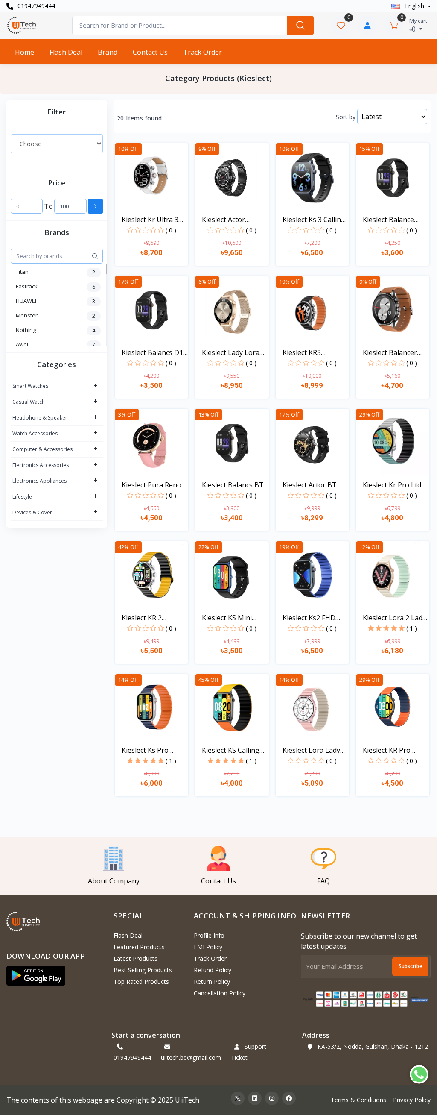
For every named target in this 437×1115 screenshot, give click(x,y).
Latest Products (135, 958)
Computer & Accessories (42, 449)
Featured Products (139, 947)
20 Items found (139, 118)
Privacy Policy (412, 1100)
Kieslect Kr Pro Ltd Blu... (392, 485)
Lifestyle (22, 496)
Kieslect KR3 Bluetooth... (302, 353)
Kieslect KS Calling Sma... (230, 750)
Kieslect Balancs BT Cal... (233, 485)
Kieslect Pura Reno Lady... (151, 485)
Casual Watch (28, 401)
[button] (35, 976)
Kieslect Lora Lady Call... (311, 750)
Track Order (202, 52)
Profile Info (209, 935)
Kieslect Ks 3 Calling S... (314, 220)
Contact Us (150, 52)
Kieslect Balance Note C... (388, 220)
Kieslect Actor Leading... (223, 220)
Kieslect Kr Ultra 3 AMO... (150, 220)
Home (24, 52)
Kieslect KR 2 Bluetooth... (142, 618)
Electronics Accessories (40, 465)
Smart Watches (30, 386)
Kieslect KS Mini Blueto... (227, 618)
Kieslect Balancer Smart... (390, 353)
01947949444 (35, 6)
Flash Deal (66, 52)
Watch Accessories (35, 433)
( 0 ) (171, 230)
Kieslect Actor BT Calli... (310, 485)
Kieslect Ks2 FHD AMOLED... (309, 618)
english (414, 6)
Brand (107, 52)
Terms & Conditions (358, 1100)
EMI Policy (208, 947)
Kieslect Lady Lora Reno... (230, 353)
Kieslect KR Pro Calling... (387, 750)
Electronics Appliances (39, 480)
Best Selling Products (143, 970)
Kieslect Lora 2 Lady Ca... (394, 618)
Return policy (212, 981)
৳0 (418, 25)
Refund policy (212, 970)
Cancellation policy (219, 993)
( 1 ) (411, 628)
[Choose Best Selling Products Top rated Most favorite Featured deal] (57, 143)
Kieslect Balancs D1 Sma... (152, 353)
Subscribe (410, 966)
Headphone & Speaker (39, 417)
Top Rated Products (141, 981)
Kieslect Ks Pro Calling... (145, 750)
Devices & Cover (32, 512)
